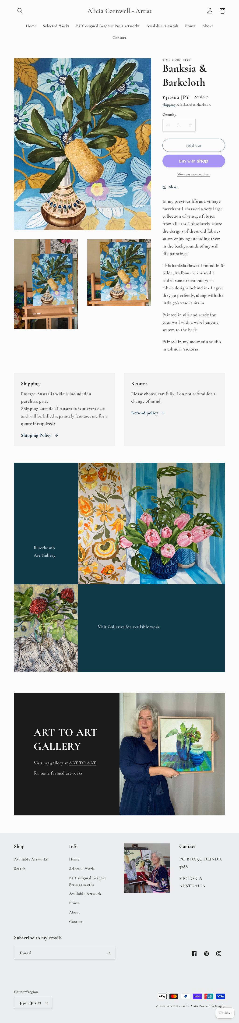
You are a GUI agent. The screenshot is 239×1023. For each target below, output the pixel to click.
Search (19, 868)
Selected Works (82, 868)
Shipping (169, 105)
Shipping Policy (36, 435)
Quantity (169, 114)
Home (74, 859)
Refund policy (144, 413)
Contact (76, 921)
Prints (74, 902)
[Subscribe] (108, 953)
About (74, 912)
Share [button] (174, 186)
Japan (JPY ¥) (30, 1003)
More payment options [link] (193, 174)
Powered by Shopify (212, 1006)
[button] (20, 11)
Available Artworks (31, 859)
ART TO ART (82, 763)
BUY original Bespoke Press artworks (87, 881)
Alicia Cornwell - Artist (182, 1006)
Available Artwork (85, 893)
